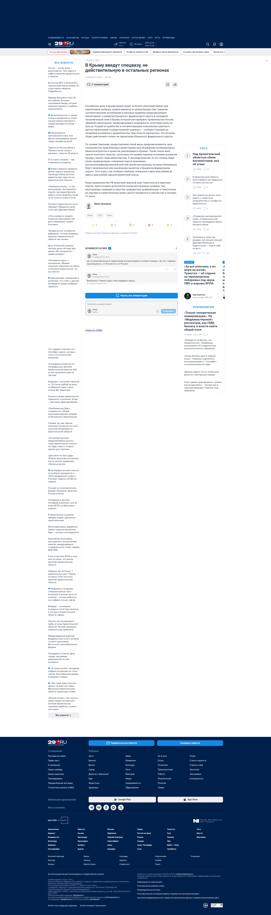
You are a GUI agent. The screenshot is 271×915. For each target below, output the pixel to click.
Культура (129, 765)
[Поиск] (207, 44)
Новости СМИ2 (93, 330)
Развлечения (164, 778)
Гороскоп (124, 38)
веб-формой (95, 899)
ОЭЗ (100, 215)
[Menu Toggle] (49, 44)
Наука (128, 778)
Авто (91, 756)
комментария (100, 84)
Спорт (193, 756)
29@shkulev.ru (78, 895)
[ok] (106, 807)
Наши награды (55, 769)
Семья (161, 787)
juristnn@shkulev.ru (112, 897)
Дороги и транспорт (99, 774)
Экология (194, 769)
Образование (132, 787)
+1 (167, 269)
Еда (90, 778)
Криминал (130, 760)
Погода (85, 38)
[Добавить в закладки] (168, 84)
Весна (92, 765)
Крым (90, 215)
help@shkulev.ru (66, 899)
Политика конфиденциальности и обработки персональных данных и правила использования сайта (178, 898)
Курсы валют (139, 38)
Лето (127, 769)
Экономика (195, 774)
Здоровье (93, 787)
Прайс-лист (53, 760)
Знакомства (72, 38)
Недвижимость (56, 38)
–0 (174, 269)
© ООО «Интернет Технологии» (93, 906)
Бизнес (92, 760)
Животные (94, 783)
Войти (95, 312)
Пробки (136, 44)
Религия (162, 783)
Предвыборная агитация (60, 783)
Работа (161, 774)
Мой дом (130, 774)
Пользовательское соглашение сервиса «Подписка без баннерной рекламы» (168, 894)
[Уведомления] (214, 44)
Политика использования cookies (150, 886)
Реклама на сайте (57, 756)
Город (91, 769)
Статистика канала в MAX (61, 787)
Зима (128, 756)
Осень (161, 760)
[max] (113, 807)
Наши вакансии (56, 774)
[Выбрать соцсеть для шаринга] (175, 84)
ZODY (150, 38)
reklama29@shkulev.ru (185, 874)
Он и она (162, 756)
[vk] (99, 807)
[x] (121, 807)
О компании (54, 765)
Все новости (63, 62)
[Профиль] (221, 44)
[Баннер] (80, 52)
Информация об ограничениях (149, 882)
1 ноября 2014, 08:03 (93, 77)
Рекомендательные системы (148, 890)
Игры (157, 38)
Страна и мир (196, 765)
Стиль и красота (198, 760)
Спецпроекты (196, 778)
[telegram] (91, 807)
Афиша (113, 38)
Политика (163, 765)
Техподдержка (55, 778)
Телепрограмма (99, 38)
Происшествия (165, 769)
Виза (109, 215)
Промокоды (168, 38)
